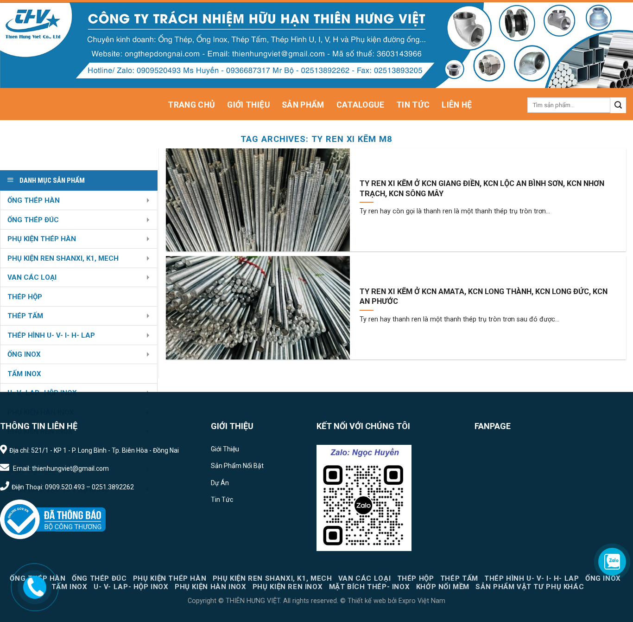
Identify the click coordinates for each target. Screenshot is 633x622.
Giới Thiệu (248, 104)
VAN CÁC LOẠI (32, 277)
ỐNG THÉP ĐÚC (33, 220)
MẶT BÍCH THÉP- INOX (369, 587)
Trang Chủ (191, 104)
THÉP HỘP (24, 297)
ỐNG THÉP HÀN (33, 200)
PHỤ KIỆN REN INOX (288, 587)
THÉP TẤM (25, 316)
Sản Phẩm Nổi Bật (237, 465)
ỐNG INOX (24, 354)
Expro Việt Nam (421, 601)
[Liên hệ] (35, 586)
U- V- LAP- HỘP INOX (131, 587)
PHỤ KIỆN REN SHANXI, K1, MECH (63, 258)
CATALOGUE (360, 104)
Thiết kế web (367, 601)
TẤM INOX (24, 374)
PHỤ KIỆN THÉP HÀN (41, 239)
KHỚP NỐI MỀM (442, 587)
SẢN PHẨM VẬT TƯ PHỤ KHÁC (529, 587)
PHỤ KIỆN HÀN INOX (210, 587)
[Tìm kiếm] (618, 105)
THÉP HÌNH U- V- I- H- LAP (51, 335)
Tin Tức (413, 104)
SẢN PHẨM (303, 104)
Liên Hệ (457, 104)
